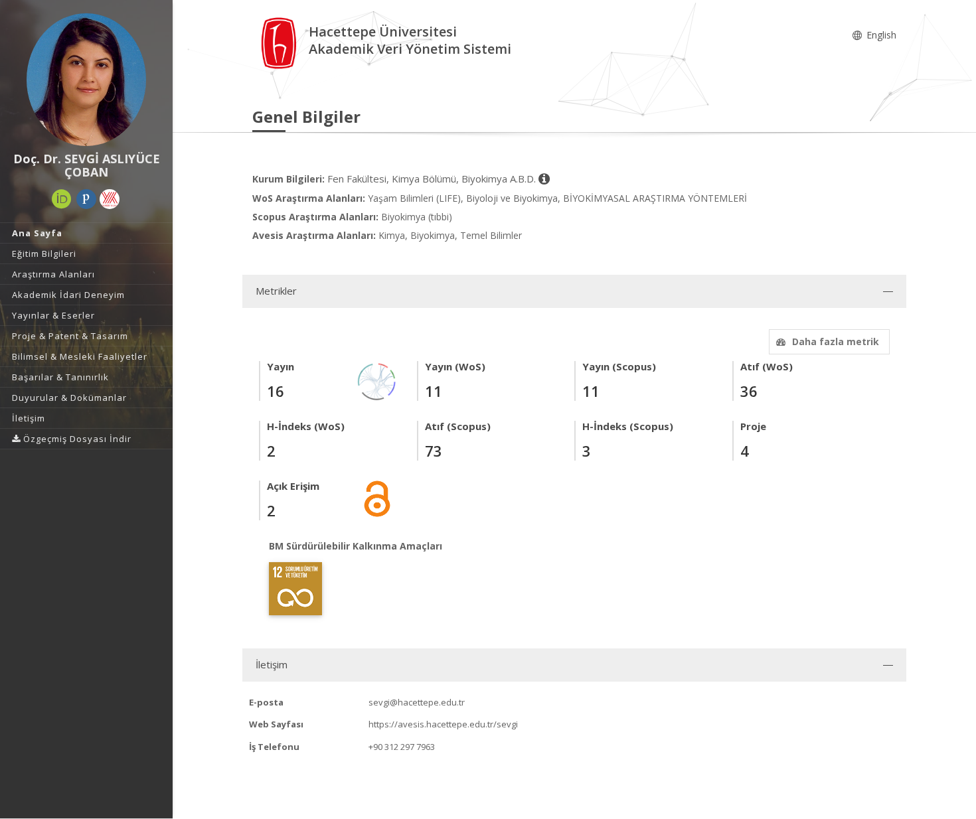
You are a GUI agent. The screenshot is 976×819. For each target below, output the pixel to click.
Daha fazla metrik (835, 341)
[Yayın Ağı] (377, 380)
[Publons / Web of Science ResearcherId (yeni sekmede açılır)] (86, 199)
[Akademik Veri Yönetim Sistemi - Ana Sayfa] (280, 42)
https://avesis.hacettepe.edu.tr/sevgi (443, 724)
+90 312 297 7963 (401, 747)
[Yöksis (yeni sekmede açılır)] (110, 199)
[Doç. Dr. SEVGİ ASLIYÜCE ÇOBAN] (86, 79)
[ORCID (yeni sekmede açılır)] (61, 199)
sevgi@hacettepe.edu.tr (416, 702)
